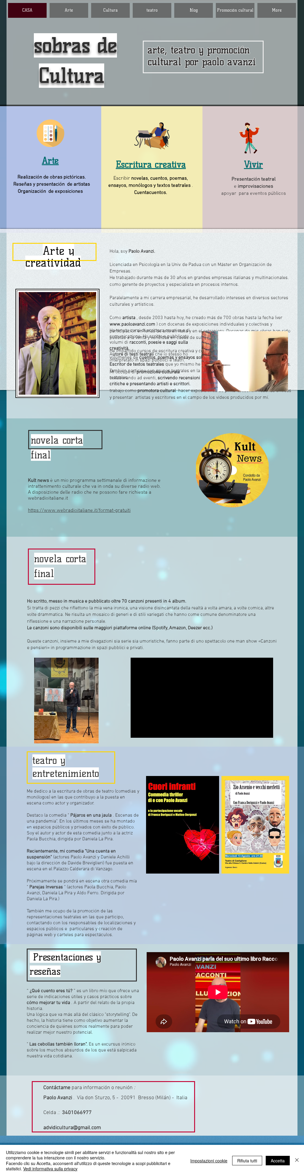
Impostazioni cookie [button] (208, 1161)
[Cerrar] (296, 1160)
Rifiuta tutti (247, 1161)
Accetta (278, 1161)
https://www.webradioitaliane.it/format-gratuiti (79, 511)
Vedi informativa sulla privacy (50, 1169)
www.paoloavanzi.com (132, 324)
